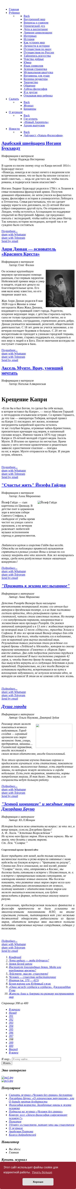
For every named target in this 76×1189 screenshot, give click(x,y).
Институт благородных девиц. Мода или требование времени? (35, 968)
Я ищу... (6, 1059)
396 (11, 1032)
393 (11, 1022)
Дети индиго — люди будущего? (29, 960)
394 (11, 1026)
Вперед (13, 1049)
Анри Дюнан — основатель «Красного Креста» (28, 251)
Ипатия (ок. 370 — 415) (24, 980)
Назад (13, 1012)
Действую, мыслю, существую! (28, 973)
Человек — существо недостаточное (32, 977)
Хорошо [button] (38, 1181)
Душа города (13, 706)
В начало (14, 1009)
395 (11, 1029)
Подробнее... (9, 231)
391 (11, 1016)
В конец (13, 1052)
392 (11, 1019)
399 (11, 1042)
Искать (7, 1063)
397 (11, 1036)
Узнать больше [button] (42, 1172)
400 (11, 1045)
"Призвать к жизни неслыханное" (35, 585)
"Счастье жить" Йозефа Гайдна (33, 485)
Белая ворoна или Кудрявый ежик (30, 983)
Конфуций (15, 957)
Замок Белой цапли (20, 963)
